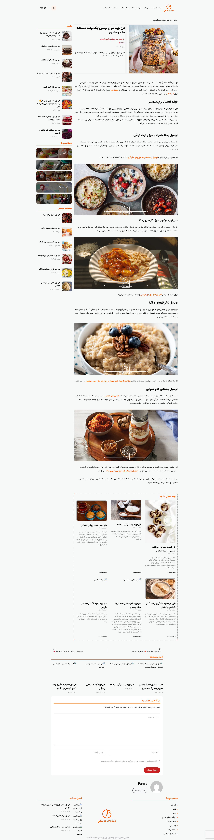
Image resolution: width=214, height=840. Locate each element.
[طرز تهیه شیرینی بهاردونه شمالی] (67, 246)
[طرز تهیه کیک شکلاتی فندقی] (67, 50)
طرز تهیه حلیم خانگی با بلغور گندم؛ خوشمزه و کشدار (64, 686)
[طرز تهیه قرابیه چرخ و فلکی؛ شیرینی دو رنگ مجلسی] (150, 671)
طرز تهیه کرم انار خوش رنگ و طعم (49, 255)
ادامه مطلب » (171, 572)
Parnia (121, 42)
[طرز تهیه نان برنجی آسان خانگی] (67, 273)
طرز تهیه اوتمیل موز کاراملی (151, 294)
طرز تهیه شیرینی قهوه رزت (51, 214)
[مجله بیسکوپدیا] (54, 165)
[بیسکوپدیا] (169, 8)
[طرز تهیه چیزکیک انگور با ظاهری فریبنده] (67, 134)
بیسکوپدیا (114, 90)
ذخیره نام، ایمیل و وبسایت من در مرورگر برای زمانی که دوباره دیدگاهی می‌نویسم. (129, 761)
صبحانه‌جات (104, 39)
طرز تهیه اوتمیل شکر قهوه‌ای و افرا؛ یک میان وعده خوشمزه (108, 381)
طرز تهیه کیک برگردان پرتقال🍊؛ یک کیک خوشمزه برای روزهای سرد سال (48, 103)
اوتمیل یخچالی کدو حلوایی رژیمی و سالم (121, 470)
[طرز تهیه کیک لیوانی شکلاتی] (67, 64)
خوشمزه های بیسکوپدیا (162, 20)
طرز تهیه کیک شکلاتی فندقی (50, 46)
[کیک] (54, 176)
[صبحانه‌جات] (54, 199)
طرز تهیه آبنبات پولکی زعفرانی (94, 525)
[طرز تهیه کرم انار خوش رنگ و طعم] (67, 259)
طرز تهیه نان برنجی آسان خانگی (49, 269)
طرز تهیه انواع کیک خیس (51, 87)
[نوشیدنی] (54, 153)
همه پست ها (140, 790)
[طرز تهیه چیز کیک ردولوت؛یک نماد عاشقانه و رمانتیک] (67, 120)
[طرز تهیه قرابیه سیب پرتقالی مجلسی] (67, 286)
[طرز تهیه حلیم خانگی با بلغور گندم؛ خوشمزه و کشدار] (63, 671)
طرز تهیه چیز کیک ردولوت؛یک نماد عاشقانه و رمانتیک (48, 118)
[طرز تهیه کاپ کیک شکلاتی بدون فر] (67, 77)
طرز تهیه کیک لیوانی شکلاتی (50, 60)
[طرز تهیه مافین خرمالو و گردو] (67, 232)
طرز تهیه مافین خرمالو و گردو (50, 228)
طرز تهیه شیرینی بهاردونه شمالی (49, 242)
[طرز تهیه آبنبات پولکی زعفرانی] (92, 671)
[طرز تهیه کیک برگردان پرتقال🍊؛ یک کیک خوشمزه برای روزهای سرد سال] (67, 104)
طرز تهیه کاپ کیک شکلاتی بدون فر (48, 73)
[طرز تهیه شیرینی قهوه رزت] (67, 218)
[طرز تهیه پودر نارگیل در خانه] (121, 671)
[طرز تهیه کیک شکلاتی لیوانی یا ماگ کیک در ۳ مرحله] (67, 36)
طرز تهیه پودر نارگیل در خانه (129, 524)
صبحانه (171, 93)
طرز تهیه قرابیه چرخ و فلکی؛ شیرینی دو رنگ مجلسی (151, 686)
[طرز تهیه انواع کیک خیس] (67, 91)
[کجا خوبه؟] (54, 187)
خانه (176, 20)
